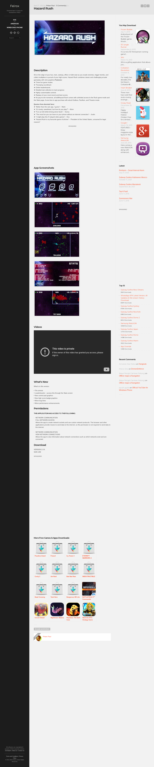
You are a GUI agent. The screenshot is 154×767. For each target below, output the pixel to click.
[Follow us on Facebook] (11, 32)
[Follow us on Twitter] (18, 32)
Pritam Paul (50, 5)
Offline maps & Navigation (129, 376)
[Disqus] (72, 675)
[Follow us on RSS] (14, 32)
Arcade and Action (42, 629)
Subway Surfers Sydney (130, 306)
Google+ (124, 123)
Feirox (14, 6)
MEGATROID (142, 6)
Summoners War (125, 198)
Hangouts (142, 364)
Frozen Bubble (126, 30)
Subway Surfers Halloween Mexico (133, 177)
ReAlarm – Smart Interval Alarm (131, 170)
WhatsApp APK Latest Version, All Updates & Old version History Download (134, 298)
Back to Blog (145, 6)
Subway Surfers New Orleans (132, 290)
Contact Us (21, 750)
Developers (8, 750)
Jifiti (122, 57)
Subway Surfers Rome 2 (130, 318)
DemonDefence (137, 369)
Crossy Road (126, 103)
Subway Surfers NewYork (130, 312)
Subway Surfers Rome (129, 335)
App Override (126, 346)
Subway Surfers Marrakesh (130, 184)
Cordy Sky (148, 6)
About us (14, 750)
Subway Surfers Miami (129, 341)
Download (40, 445)
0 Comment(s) (61, 5)
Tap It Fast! (123, 191)
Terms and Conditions (12, 756)
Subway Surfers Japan (129, 329)
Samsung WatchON (129, 323)
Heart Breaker (126, 88)
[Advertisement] (72, 143)
